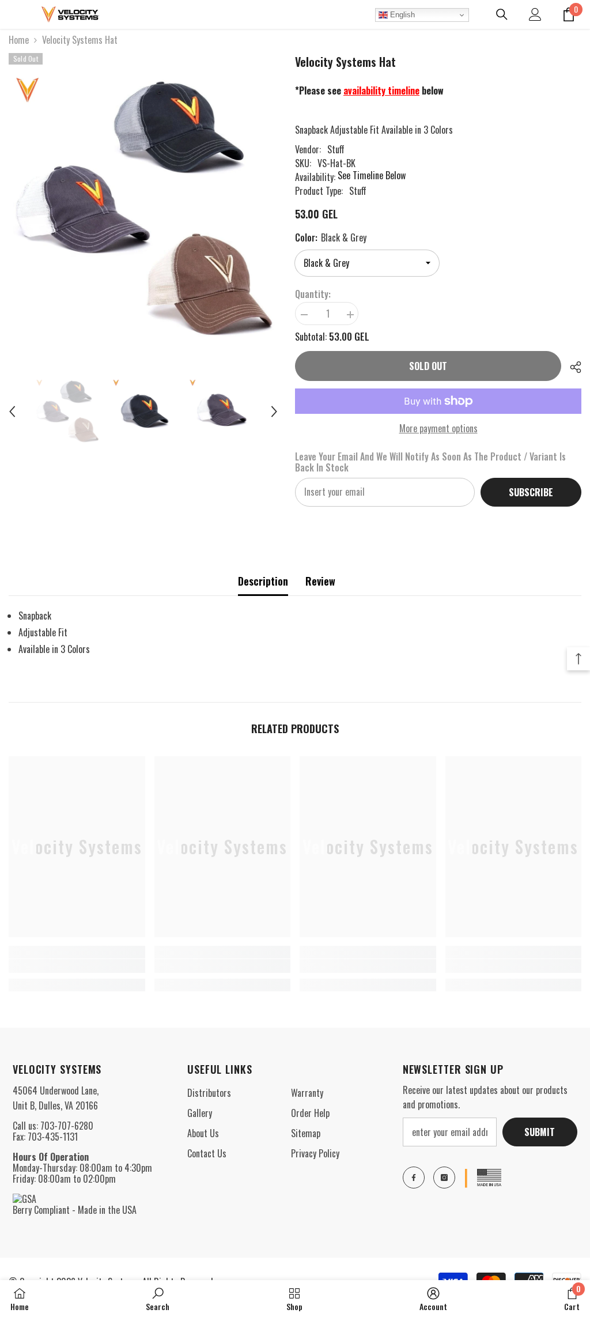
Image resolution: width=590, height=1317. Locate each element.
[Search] (502, 14)
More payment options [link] (438, 428)
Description (263, 580)
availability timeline (381, 90)
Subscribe (531, 492)
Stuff (336, 149)
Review (320, 580)
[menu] (15, 14)
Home (19, 40)
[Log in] (535, 14)
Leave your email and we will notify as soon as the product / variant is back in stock (430, 462)
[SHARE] (571, 367)
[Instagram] (444, 1177)
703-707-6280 (66, 1126)
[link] (77, 966)
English (401, 14)
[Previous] (12, 411)
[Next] (274, 411)
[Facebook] (414, 1177)
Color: (330, 237)
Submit (539, 1132)
